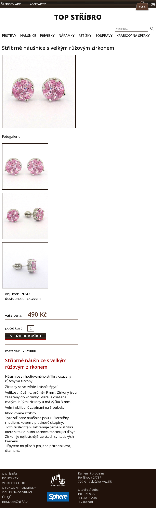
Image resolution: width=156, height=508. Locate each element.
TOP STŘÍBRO (78, 17)
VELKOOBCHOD (13, 483)
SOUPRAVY (104, 35)
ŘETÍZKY (85, 35)
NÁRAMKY (67, 35)
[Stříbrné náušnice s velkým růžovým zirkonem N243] (39, 127)
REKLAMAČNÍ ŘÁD (15, 501)
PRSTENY (9, 35)
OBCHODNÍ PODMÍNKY (19, 487)
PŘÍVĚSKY (47, 35)
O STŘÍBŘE (9, 473)
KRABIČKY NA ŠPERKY (133, 35)
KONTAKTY (37, 4)
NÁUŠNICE (28, 35)
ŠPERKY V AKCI (11, 4)
